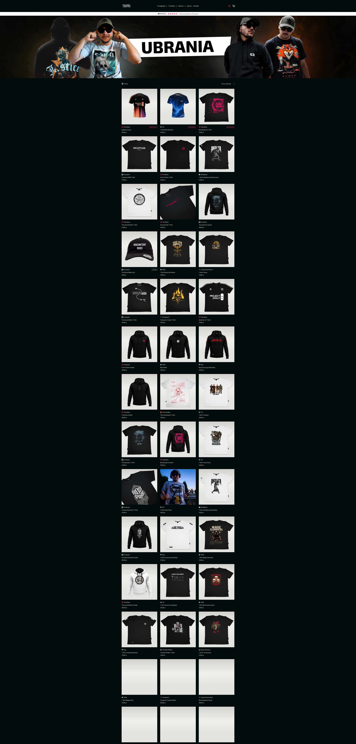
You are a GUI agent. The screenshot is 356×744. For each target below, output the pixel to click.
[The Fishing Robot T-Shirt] (178, 392)
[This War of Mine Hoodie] (178, 724)
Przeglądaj (161, 6)
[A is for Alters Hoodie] (139, 344)
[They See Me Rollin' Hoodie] (139, 582)
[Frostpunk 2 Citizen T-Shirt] (178, 297)
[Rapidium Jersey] (139, 106)
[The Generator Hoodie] (216, 201)
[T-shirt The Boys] (216, 392)
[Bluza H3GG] (178, 344)
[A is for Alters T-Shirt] (178, 154)
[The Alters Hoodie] (139, 392)
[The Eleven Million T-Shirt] (139, 297)
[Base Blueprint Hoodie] (178, 439)
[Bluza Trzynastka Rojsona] (216, 724)
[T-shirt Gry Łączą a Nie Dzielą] (178, 534)
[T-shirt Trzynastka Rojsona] (139, 629)
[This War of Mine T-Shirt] (178, 629)
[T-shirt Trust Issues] (216, 439)
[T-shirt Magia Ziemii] (139, 677)
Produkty (172, 6)
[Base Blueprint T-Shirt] (216, 106)
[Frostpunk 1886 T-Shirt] (139, 154)
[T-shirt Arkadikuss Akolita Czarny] (216, 154)
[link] (178, 14)
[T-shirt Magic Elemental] (216, 534)
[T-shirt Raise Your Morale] (178, 249)
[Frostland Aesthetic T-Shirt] (139, 487)
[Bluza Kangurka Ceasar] (216, 677)
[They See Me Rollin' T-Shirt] (139, 201)
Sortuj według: (226, 83)
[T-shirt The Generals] (216, 629)
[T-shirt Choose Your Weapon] (178, 582)
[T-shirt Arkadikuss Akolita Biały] (216, 487)
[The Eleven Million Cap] (139, 249)
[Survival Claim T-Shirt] (178, 201)
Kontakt (196, 6)
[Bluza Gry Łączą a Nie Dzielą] (216, 344)
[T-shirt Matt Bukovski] (178, 106)
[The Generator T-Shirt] (139, 439)
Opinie (189, 6)
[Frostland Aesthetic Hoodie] (139, 534)
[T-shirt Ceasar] (216, 249)
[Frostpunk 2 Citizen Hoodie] (178, 677)
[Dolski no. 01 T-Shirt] (216, 297)
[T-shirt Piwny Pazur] (178, 487)
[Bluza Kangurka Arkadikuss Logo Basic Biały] (139, 724)
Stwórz (181, 6)
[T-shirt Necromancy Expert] (216, 582)
